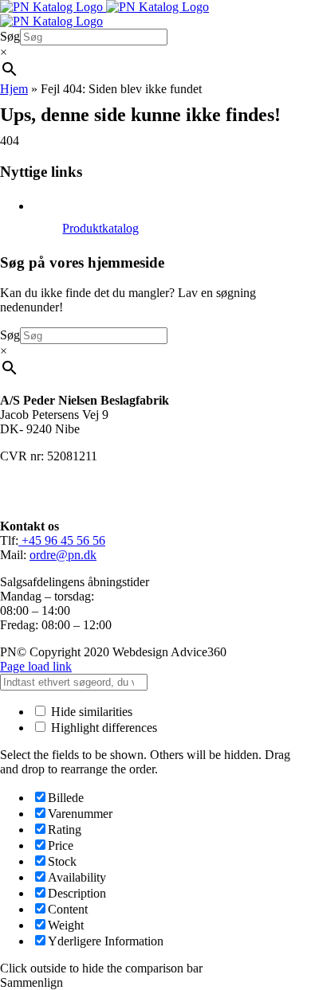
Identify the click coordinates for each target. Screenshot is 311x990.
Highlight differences (102, 727)
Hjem (14, 89)
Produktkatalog (100, 228)
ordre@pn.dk (63, 555)
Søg (10, 36)
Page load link (36, 666)
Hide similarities (90, 711)
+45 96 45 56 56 (61, 540)
